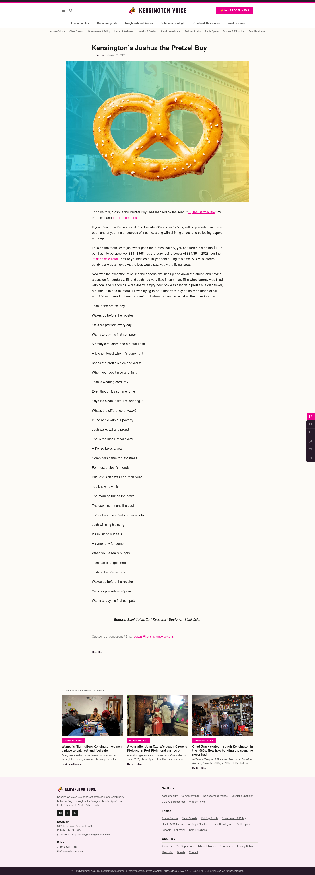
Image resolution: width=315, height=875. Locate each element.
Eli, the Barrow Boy (201, 211)
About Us (167, 846)
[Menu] (63, 10)
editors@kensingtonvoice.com (153, 636)
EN (310, 416)
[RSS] (75, 813)
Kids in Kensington (170, 31)
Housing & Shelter (147, 31)
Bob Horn (101, 55)
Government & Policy (99, 31)
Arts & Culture (57, 31)
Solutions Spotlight (173, 23)
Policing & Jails (193, 31)
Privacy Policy (245, 846)
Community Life (107, 23)
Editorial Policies (207, 846)
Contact (193, 852)
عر (310, 441)
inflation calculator (105, 258)
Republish (167, 852)
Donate (181, 852)
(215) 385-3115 (65, 834)
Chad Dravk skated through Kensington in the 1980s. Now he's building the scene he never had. (222, 750)
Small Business (257, 31)
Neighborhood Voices (139, 23)
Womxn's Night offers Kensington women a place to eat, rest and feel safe (92, 748)
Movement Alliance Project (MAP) (169, 870)
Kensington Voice (88, 870)
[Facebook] (60, 813)
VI (311, 457)
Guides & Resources (206, 23)
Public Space (212, 31)
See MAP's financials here (230, 870)
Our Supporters (185, 846)
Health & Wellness (123, 31)
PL (310, 432)
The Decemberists (126, 217)
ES (310, 424)
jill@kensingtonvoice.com (70, 851)
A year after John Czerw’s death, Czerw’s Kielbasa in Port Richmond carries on (157, 748)
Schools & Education (233, 31)
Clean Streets (76, 31)
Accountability (80, 23)
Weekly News (236, 23)
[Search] (71, 10)
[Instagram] (67, 813)
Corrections (226, 846)
